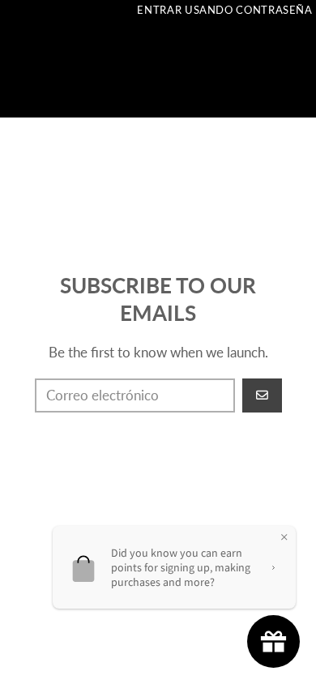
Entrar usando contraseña (224, 9)
